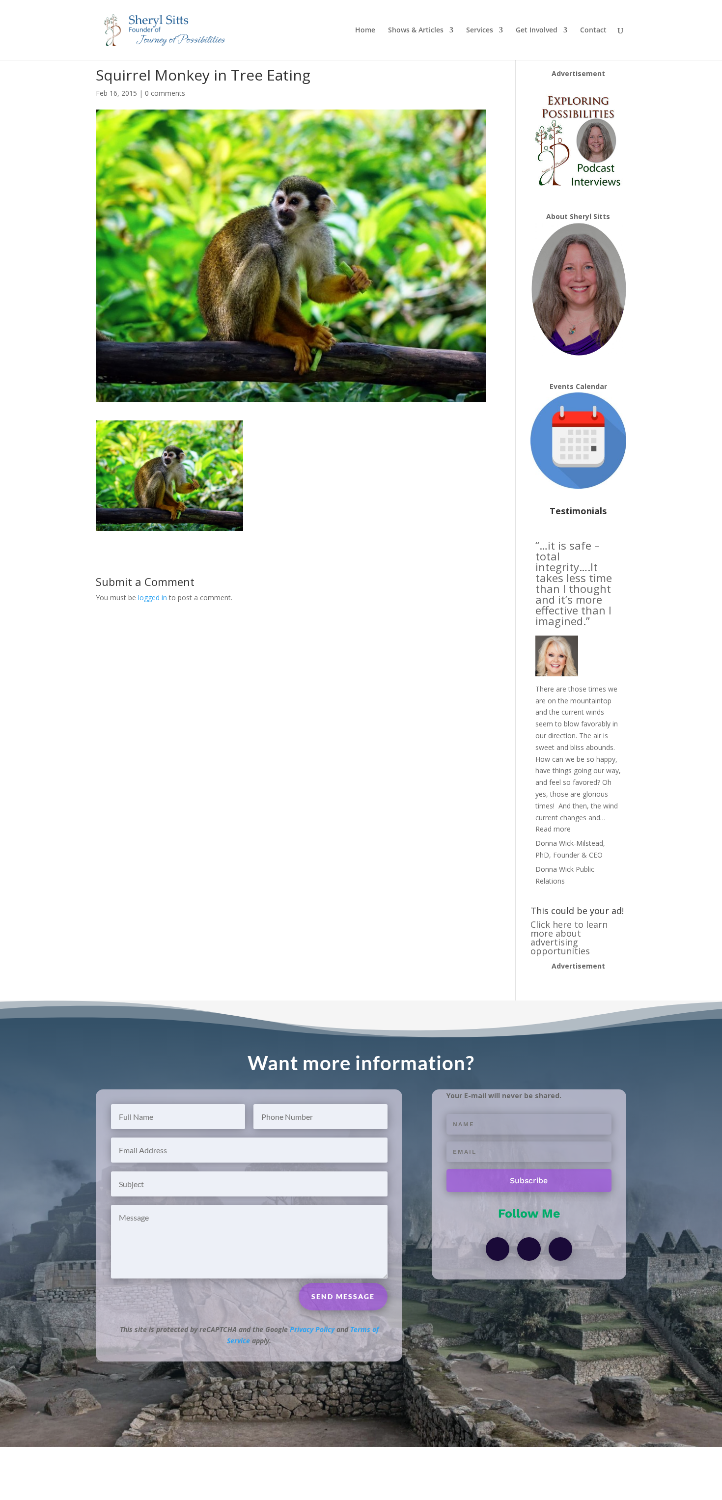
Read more (553, 828)
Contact (593, 30)
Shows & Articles (416, 30)
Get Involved (536, 30)
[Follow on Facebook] (497, 1249)
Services (479, 30)
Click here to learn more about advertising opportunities (569, 937)
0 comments (165, 93)
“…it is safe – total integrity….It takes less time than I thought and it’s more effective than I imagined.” (573, 583)
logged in (152, 597)
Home (365, 30)
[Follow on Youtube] (560, 1249)
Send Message (343, 1296)
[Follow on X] (529, 1249)
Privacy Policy (312, 1329)
